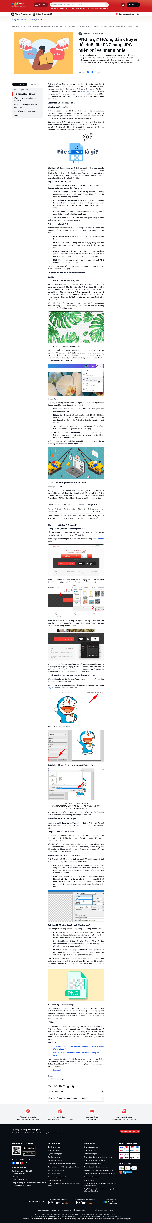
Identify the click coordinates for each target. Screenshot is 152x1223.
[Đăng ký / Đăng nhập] (123, 4)
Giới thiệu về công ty (55, 1147)
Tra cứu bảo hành (54, 1173)
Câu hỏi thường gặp (54, 1180)
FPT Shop (87, 91)
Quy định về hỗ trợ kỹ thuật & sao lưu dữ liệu (99, 1170)
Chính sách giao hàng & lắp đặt (94, 1160)
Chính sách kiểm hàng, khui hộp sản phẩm (98, 1157)
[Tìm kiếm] (106, 4)
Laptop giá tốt (58, 1070)
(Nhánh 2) (19, 1179)
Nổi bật (16, 26)
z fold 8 (105, 8)
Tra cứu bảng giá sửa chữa (57, 1177)
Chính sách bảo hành (91, 1147)
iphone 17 (54, 8)
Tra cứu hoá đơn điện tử (56, 1170)
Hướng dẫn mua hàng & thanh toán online (62, 1163)
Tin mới (23, 26)
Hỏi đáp (111, 26)
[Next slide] (54, 14)
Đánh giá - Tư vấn (60, 26)
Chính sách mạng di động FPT (94, 1163)
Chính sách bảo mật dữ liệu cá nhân (96, 1167)
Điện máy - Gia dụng (35, 26)
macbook (83, 8)
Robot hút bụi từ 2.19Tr (44, 14)
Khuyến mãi (48, 26)
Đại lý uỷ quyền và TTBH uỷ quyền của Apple (63, 1167)
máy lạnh (91, 8)
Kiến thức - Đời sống (100, 26)
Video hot (81, 26)
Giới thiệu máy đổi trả (55, 1160)
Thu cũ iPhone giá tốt (23, 14)
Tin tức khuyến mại (54, 1157)
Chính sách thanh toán (91, 1177)
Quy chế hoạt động (54, 1150)
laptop (61, 8)
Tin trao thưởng (132, 26)
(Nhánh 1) (19, 1173)
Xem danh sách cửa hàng (130, 1131)
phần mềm (98, 8)
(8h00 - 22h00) (21, 1185)
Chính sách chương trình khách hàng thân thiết (99, 1173)
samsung (68, 8)
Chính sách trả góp (90, 1154)
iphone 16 (75, 8)
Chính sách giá (89, 1180)
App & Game (120, 26)
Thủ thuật (72, 26)
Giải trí (88, 26)
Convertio (100, 539)
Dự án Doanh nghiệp (55, 1154)
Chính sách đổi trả (90, 1150)
